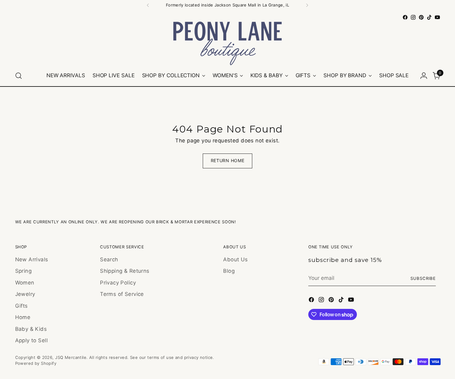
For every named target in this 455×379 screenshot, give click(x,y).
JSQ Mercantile (70, 357)
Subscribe (423, 278)
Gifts (21, 306)
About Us (235, 259)
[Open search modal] (18, 75)
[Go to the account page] (424, 75)
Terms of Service (122, 294)
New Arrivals (31, 259)
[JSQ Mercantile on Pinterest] (421, 17)
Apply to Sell (31, 340)
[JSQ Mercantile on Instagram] (413, 17)
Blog (229, 271)
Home (23, 317)
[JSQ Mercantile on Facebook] (405, 17)
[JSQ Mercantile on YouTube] (437, 17)
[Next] (307, 5)
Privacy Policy (118, 283)
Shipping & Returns (125, 271)
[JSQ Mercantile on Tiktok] (429, 17)
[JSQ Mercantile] (227, 43)
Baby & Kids (31, 329)
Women (24, 283)
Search (109, 259)
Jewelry (25, 294)
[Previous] (148, 5)
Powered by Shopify (36, 363)
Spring (23, 271)
